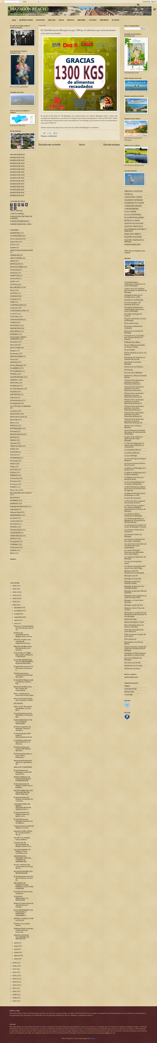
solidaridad (52, 136)
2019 (14, 963)
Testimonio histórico (132, 668)
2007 (15, 1001)
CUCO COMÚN (130, 212)
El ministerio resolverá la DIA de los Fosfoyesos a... (23, 668)
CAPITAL (14, 293)
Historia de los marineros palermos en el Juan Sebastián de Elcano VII (134, 421)
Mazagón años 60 (131, 576)
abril (16, 949)
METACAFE (129, 692)
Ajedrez (13, 247)
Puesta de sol (15, 490)
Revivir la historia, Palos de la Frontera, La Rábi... (24, 699)
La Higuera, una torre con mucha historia (133, 478)
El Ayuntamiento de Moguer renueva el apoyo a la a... (22, 814)
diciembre (18, 607)
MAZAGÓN (40, 20)
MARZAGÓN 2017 (17, 184)
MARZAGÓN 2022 (17, 169)
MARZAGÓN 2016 (17, 187)
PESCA (13, 464)
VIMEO (127, 686)
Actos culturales (16, 239)
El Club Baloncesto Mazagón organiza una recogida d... (23, 821)
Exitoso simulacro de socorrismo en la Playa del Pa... (23, 866)
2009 (15, 995)
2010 (15, 991)
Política (13, 472)
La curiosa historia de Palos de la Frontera (134, 464)
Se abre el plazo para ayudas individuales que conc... (22, 748)
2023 (15, 595)
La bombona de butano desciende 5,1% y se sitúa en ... (22, 742)
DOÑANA (70, 20)
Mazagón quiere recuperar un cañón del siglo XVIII (135, 596)
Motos (12, 423)
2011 (14, 988)
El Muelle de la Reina (132, 342)
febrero (17, 955)
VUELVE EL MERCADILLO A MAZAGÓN (21, 898)
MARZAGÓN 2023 (17, 166)
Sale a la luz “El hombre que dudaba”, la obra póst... (23, 708)
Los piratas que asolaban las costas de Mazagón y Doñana (135, 526)
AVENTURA (15, 276)
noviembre (18, 611)
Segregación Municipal (19, 506)
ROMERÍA (14, 500)
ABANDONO (15, 233)
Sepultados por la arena (133, 665)
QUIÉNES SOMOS (26, 20)
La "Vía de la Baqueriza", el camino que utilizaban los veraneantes (134, 445)
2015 (14, 975)
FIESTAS (13, 362)
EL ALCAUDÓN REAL (132, 215)
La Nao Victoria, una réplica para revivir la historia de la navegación (135, 488)
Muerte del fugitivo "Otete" (134, 622)
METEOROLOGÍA (17, 417)
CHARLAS (14, 296)
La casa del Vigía (130, 456)
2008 (15, 998)
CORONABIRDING (131, 209)
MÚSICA (13, 425)
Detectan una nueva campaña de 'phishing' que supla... (23, 675)
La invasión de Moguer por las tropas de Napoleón (134, 483)
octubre (17, 614)
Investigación (15, 403)
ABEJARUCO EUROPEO (133, 191)
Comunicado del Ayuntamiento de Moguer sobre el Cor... (23, 844)
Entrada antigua (111, 144)
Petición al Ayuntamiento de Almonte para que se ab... (23, 628)
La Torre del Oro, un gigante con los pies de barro (134, 502)
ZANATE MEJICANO (132, 244)
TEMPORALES (16, 536)
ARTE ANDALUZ (131, 677)
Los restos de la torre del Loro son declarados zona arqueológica (135, 545)
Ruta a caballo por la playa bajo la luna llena (23, 694)
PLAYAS (13, 469)
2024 (15, 592)
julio (16, 623)
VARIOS (13, 550)
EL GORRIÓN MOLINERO (134, 217)
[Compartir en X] (52, 133)
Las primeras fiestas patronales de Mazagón (133, 514)
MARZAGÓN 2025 (17, 160)
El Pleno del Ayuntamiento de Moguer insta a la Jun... (23, 634)
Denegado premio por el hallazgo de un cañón (133, 296)
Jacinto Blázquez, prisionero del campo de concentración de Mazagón (135, 432)
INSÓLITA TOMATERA (23, 767)
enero (16, 959)
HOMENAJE (15, 386)
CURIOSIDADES (16, 320)
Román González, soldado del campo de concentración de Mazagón (135, 648)
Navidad (13, 431)
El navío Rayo (129, 350)
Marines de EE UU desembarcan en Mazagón (134, 572)
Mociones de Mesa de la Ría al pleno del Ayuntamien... (23, 688)
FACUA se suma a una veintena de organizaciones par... (22, 641)
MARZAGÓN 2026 (17, 157)
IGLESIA (13, 392)
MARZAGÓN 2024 (17, 163)
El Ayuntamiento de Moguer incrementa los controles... (23, 799)
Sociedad (13, 518)
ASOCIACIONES (16, 267)
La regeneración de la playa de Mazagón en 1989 (134, 494)
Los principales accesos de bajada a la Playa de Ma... (23, 715)
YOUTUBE (128, 695)
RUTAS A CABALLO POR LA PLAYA (23, 919)
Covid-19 (13, 314)
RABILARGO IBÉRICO (132, 234)
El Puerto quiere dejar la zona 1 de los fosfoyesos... (23, 755)
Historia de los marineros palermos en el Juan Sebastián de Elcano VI (134, 414)
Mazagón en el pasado (132, 579)
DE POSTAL (14, 325)
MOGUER (51, 20)
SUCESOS (115, 20)
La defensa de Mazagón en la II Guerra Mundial (135, 473)
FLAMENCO (15, 368)
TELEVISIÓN (15, 533)
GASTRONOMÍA (16, 377)
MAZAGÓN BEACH (28, 9)
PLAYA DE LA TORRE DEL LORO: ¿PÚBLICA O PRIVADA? (23, 654)
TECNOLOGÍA (15, 530)
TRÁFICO (14, 539)
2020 (15, 605)
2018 (14, 966)
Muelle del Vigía (130, 619)
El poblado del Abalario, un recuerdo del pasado (134, 358)
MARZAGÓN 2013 (17, 195)
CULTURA (93, 20)
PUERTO (13, 487)
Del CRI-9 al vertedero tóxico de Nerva (22, 838)
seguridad (14, 509)
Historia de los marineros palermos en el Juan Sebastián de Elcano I (134, 382)
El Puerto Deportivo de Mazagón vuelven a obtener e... (22, 728)
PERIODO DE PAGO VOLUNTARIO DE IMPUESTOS (21, 937)
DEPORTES (104, 20)
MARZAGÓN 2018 (17, 181)
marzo (16, 952)
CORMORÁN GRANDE (133, 206)
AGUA (12, 244)
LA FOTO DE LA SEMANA (20, 406)
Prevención (14, 478)
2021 (14, 602)
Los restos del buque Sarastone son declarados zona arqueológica (134, 552)
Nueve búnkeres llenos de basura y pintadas (134, 626)
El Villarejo (128, 370)
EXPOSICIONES (16, 356)
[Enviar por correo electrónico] (48, 133)
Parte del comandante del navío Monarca (133, 630)
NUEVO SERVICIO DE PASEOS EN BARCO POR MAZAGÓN (22, 779)
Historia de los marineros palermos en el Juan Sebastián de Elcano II (134, 388)
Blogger (92, 1038)
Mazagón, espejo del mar (133, 605)
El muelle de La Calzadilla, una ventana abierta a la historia (134, 337)
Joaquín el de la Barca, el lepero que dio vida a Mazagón (133, 438)
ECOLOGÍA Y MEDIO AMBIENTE (18, 338)
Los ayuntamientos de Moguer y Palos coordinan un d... (22, 851)
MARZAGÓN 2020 (17, 175)
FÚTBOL (13, 374)
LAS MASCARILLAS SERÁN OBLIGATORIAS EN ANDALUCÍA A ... (22, 806)
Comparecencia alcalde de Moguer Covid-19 (24, 827)
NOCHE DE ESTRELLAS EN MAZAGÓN (23, 872)
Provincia (14, 484)
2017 (14, 969)
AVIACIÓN (14, 279)
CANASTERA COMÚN (133, 197)
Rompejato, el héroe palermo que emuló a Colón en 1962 (135, 654)
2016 (14, 972)
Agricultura (14, 242)
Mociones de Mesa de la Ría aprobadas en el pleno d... (23, 648)
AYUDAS (13, 284)
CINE (12, 302)
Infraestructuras (16, 400)
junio (16, 943)
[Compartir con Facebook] (54, 133)
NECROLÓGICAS (17, 434)
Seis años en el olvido (132, 663)
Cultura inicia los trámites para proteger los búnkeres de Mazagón (135, 290)
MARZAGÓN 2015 (17, 190)
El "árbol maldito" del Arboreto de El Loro (132, 303)
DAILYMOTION (130, 689)
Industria (13, 397)
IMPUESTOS (15, 394)
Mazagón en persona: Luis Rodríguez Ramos (134, 587)
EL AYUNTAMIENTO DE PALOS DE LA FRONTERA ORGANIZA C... (23, 912)
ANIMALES (14, 255)
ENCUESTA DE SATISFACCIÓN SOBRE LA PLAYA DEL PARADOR (23, 885)
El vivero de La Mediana (133, 373)
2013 (14, 982)
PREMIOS (14, 475)
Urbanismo (14, 547)
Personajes (14, 461)
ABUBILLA (128, 194)
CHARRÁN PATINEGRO (133, 200)
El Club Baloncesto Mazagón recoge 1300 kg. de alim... (23, 772)
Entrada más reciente (49, 144)
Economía (14, 342)
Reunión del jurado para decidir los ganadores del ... (23, 762)
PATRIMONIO (15, 458)
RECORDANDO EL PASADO (21, 493)
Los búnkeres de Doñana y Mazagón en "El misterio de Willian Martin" (134, 520)
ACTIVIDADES (16, 236)
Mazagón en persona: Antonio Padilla (132, 582)
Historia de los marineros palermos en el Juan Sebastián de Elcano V (134, 408)
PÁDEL (13, 449)
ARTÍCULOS (15, 264)
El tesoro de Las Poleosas (133, 367)
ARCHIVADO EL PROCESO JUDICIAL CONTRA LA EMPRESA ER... (22, 858)
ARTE (12, 261)
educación (14, 345)
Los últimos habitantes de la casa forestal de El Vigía (135, 567)
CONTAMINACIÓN (17, 311)
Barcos (12, 290)
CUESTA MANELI (17, 214)
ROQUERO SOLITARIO (133, 237)
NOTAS (13, 437)
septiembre (18, 617)
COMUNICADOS (16, 305)
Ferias (12, 359)
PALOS (61, 20)
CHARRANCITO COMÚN (134, 203)
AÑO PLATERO (16, 258)
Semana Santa (15, 512)
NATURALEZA (16, 428)
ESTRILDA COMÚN (132, 220)
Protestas (13, 481)
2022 (15, 598)
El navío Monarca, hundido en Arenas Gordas (134, 346)
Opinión (13, 443)
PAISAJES (14, 452)
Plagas (12, 466)
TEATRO (13, 527)
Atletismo (14, 273)
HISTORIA (82, 20)
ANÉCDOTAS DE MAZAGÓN (21, 250)
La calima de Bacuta (132, 453)
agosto (17, 620)
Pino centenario (130, 639)
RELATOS (14, 498)
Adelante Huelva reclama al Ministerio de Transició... (23, 930)
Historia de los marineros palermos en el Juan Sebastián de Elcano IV (134, 401)
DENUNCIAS (15, 328)
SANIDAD (14, 503)
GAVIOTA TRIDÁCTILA (133, 226)
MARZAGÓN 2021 (17, 172)
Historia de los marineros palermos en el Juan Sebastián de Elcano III (134, 395)
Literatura (14, 411)
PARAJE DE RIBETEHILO (20, 221)
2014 (15, 979)
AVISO (12, 281)
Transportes (15, 541)
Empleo (13, 351)
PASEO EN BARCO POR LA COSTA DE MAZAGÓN (23, 721)
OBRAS (13, 440)
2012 (14, 985)
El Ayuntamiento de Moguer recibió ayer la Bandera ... (23, 785)
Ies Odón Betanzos (17, 389)
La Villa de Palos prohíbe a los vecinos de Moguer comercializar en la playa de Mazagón (135, 508)
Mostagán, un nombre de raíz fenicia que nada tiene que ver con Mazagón (135, 614)
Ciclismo (13, 299)
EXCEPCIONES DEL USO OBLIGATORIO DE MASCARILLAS (23, 792)
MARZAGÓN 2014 (17, 192)
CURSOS (13, 322)
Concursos (14, 308)
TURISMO (14, 544)
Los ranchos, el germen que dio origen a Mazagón (134, 540)
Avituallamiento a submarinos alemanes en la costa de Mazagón (134, 284)
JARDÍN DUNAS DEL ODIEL (20, 224)
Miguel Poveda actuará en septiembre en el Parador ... (23, 905)
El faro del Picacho (131, 323)
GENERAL (14, 380)
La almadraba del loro (132, 450)
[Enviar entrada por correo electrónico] (43, 133)
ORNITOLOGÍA (16, 446)
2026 (15, 586)
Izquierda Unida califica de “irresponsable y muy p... (23, 833)
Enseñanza (14, 353)
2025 (15, 589)
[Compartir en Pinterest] (57, 133)
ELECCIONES (15, 348)
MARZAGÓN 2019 (17, 178)
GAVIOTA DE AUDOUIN (133, 223)
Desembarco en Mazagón (133, 300)
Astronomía (14, 270)
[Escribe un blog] (50, 133)
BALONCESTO (16, 287)
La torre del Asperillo (132, 498)
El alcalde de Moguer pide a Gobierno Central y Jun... (23, 681)
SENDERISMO (15, 515)
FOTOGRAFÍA (15, 371)
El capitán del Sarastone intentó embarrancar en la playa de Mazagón (134, 309)
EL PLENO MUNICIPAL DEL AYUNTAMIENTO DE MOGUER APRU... (23, 661)
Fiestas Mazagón (16, 365)
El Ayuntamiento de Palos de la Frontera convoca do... (24, 878)
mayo (16, 946)
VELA (12, 553)
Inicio (14, 20)
